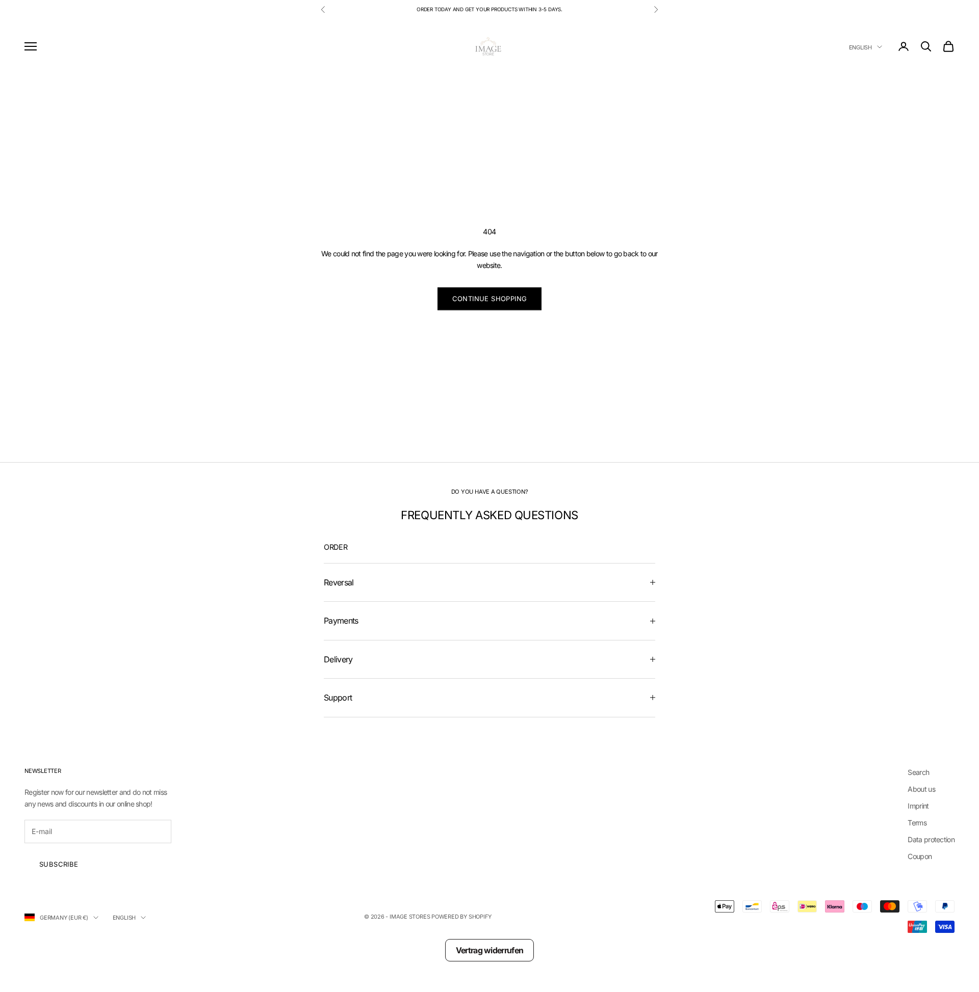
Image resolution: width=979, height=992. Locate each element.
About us (921, 789)
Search (918, 772)
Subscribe (59, 864)
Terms (917, 822)
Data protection (931, 839)
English (860, 46)
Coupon (920, 856)
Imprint (918, 805)
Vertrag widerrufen (489, 950)
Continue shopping (489, 298)
